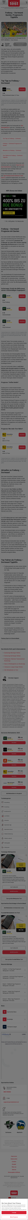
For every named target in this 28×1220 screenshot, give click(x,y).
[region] (14, 1209)
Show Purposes (14, 1217)
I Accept (14, 1212)
